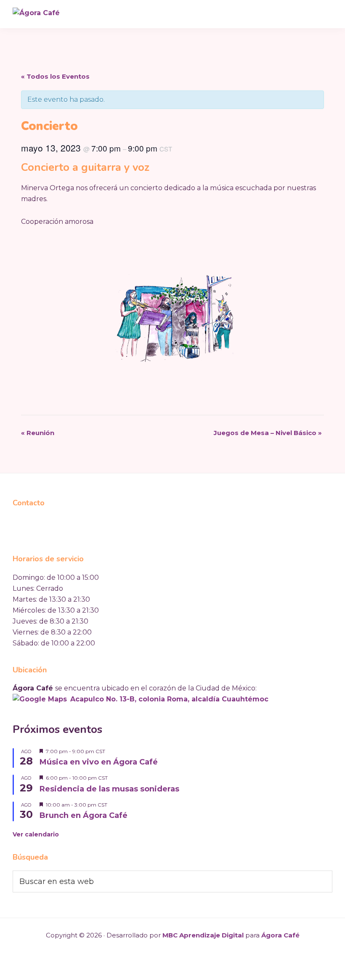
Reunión (37, 433)
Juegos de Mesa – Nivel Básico (268, 433)
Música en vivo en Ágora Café (99, 762)
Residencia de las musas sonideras (109, 789)
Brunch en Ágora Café (83, 815)
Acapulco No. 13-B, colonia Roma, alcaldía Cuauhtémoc (169, 699)
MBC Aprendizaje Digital (203, 935)
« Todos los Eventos (55, 76)
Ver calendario (36, 834)
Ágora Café (280, 935)
